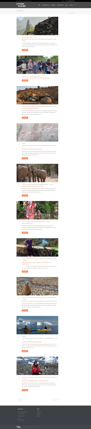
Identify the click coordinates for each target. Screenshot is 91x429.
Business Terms (39, 413)
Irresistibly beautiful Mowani (30, 108)
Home (39, 5)
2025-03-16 (35, 37)
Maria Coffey (24, 106)
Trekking (30, 37)
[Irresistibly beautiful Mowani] (37, 95)
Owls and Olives (60, 5)
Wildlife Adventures (48, 106)
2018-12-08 (51, 184)
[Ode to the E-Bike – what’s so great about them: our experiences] (37, 247)
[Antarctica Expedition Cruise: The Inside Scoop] (37, 366)
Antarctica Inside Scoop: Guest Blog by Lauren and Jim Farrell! (39, 301)
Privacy (38, 414)
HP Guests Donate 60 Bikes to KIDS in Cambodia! (35, 78)
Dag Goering (24, 37)
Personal (38, 106)
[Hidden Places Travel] (18, 426)
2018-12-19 (54, 106)
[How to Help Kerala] (37, 210)
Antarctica (28, 297)
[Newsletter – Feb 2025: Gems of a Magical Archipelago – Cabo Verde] (37, 26)
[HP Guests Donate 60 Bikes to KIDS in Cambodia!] (37, 65)
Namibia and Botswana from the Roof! (32, 186)
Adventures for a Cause (25, 145)
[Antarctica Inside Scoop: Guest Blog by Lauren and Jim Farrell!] (37, 286)
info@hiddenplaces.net (28, 1)
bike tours (27, 76)
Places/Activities (45, 5)
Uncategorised (44, 106)
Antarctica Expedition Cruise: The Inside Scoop (35, 380)
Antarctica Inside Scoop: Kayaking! (31, 342)
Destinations (39, 411)
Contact (71, 5)
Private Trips (38, 76)
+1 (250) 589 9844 (20, 1)
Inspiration (27, 37)
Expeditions (32, 106)
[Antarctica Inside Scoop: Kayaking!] (37, 325)
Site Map (38, 416)
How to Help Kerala (27, 223)
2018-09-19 (48, 221)
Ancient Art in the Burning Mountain (32, 149)
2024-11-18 (43, 76)
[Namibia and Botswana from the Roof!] (37, 173)
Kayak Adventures (36, 221)
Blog (67, 5)
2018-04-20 (25, 299)
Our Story (53, 5)
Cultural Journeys (31, 76)
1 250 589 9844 (22, 413)
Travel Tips (40, 145)
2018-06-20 (25, 260)
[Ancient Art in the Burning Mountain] (37, 132)
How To (41, 258)
